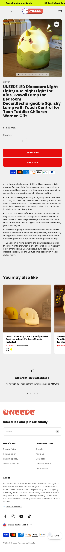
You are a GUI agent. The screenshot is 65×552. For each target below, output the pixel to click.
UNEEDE (6, 82)
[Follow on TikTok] (29, 516)
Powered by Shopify (26, 543)
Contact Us (41, 458)
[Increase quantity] (23, 141)
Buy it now (32, 162)
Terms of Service (11, 463)
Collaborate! (42, 468)
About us (40, 454)
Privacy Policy (9, 449)
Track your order (43, 463)
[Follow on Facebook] (5, 516)
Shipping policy (10, 458)
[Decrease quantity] (7, 141)
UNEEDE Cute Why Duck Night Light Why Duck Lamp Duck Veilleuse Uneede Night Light (27, 339)
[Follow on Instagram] (13, 516)
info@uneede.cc (14, 506)
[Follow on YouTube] (21, 516)
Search (39, 449)
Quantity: (7, 135)
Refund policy (9, 454)
